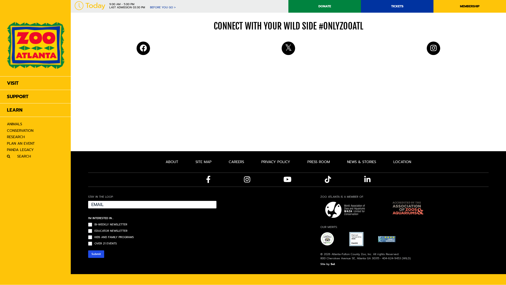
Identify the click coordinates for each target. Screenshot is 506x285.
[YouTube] (287, 179)
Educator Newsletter (110, 231)
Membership (470, 6)
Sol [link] (333, 264)
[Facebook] (208, 179)
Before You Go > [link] (163, 7)
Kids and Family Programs (114, 237)
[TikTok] (328, 179)
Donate (324, 6)
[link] (36, 38)
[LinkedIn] (367, 179)
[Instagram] (247, 179)
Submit (96, 254)
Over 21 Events (105, 244)
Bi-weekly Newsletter (110, 225)
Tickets (397, 6)
